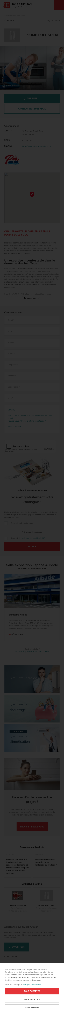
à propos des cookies (32, 985)
